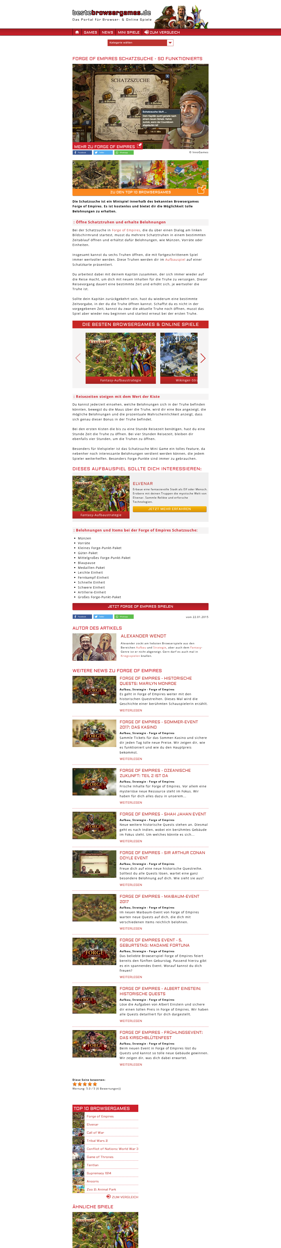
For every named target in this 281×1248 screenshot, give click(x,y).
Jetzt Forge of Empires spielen (140, 606)
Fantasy (195, 647)
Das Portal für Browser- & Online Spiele (112, 20)
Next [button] (203, 358)
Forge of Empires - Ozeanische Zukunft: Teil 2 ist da (155, 773)
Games (90, 32)
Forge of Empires (126, 230)
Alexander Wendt (143, 636)
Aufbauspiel (175, 259)
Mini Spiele (129, 32)
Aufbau (141, 647)
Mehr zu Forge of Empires (104, 146)
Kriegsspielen (130, 656)
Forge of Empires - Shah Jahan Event (163, 814)
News (107, 32)
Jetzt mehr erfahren (169, 509)
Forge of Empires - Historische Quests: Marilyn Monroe (156, 681)
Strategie (159, 647)
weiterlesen (131, 711)
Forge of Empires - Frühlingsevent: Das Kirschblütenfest (161, 1035)
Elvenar (143, 483)
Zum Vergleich (165, 32)
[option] (120, 358)
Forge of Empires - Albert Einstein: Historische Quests (160, 991)
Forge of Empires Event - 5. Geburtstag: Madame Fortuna (155, 943)
